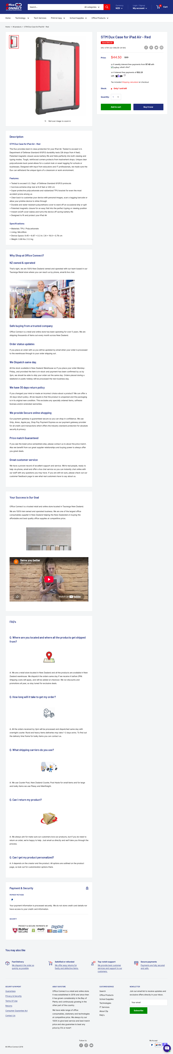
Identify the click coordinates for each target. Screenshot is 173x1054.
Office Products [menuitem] (98, 18)
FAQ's (101, 1015)
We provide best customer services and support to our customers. (110, 968)
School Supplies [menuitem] (77, 18)
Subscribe (138, 1010)
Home (7, 27)
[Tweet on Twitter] (156, 47)
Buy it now (148, 107)
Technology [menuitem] (20, 18)
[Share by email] (161, 47)
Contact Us (10, 1015)
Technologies (105, 1003)
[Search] (107, 7)
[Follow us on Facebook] (81, 1045)
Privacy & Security (13, 996)
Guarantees (10, 991)
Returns (8, 1006)
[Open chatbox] (167, 1048)
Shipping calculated (130, 82)
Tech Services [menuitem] (40, 18)
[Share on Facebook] (146, 47)
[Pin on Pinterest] (151, 47)
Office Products (106, 995)
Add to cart (116, 107)
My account (139, 8)
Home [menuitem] (8, 18)
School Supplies (106, 999)
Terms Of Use (11, 1001)
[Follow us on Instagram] (86, 1045)
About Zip (103, 1011)
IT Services (104, 1007)
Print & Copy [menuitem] (56, 18)
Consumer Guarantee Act (16, 1010)
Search (102, 991)
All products (17, 27)
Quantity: (105, 97)
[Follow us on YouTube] (91, 1045)
